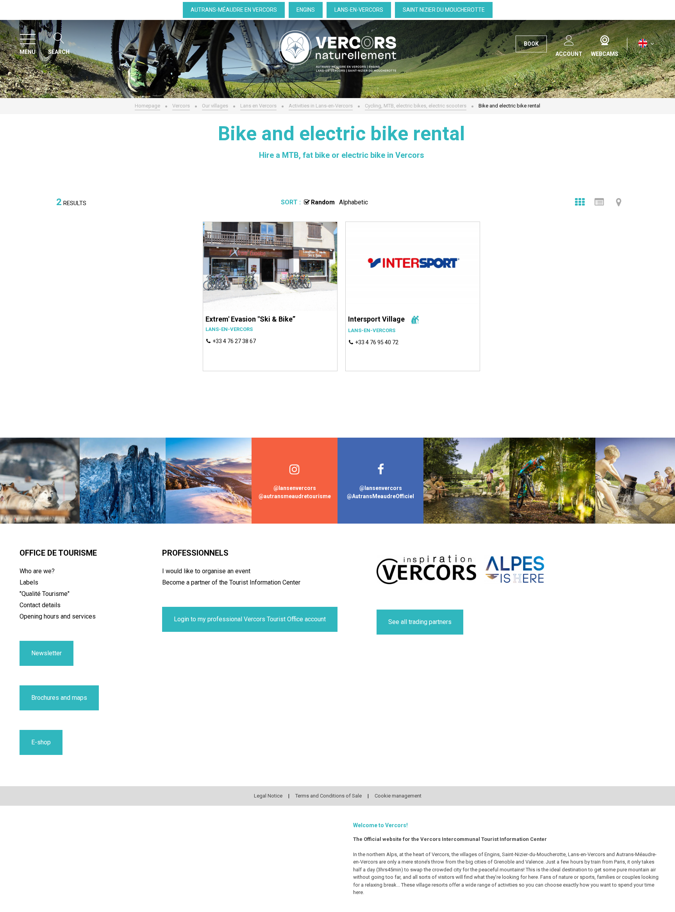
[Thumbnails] (580, 202)
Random (323, 202)
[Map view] (619, 202)
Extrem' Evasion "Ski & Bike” (250, 319)
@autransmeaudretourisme (295, 496)
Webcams (605, 38)
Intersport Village (376, 319)
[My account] (568, 39)
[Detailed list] (599, 202)
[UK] (646, 43)
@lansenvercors (294, 488)
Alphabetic (353, 202)
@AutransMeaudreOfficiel (380, 496)
